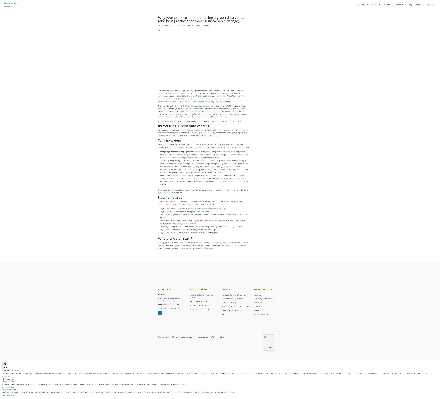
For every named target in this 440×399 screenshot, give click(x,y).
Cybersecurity (188, 25)
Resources (399, 5)
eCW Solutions (384, 5)
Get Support (431, 5)
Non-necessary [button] (8, 387)
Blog (410, 5)
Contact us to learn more (204, 248)
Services (370, 5)
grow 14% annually (165, 192)
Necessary (9, 379)
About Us (360, 5)
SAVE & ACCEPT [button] (8, 395)
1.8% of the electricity (193, 111)
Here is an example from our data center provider (206, 209)
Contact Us (419, 5)
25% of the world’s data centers (193, 106)
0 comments (207, 25)
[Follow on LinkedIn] (160, 313)
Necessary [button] (6, 376)
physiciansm (165, 25)
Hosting (197, 25)
